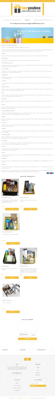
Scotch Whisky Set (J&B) (6, 197)
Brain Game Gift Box (24, 266)
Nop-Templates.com (25, 398)
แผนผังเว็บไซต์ (17, 390)
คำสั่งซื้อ (38, 367)
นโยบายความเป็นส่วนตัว (17, 388)
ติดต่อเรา (17, 383)
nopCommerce (15, 398)
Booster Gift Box (5, 266)
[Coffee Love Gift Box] (28, 187)
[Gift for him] (11, 290)
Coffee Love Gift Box (24, 197)
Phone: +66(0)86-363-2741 (17, 373)
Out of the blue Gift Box (7, 231)
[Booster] (10, 256)
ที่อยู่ (38, 370)
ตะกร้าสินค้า (38, 372)
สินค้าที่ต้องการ (27, 1)
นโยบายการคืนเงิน (17, 385)
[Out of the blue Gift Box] (11, 221)
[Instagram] (29, 359)
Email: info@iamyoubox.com (17, 372)
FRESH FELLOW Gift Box (7, 300)
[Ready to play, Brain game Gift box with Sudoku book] (28, 256)
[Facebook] (25, 359)
